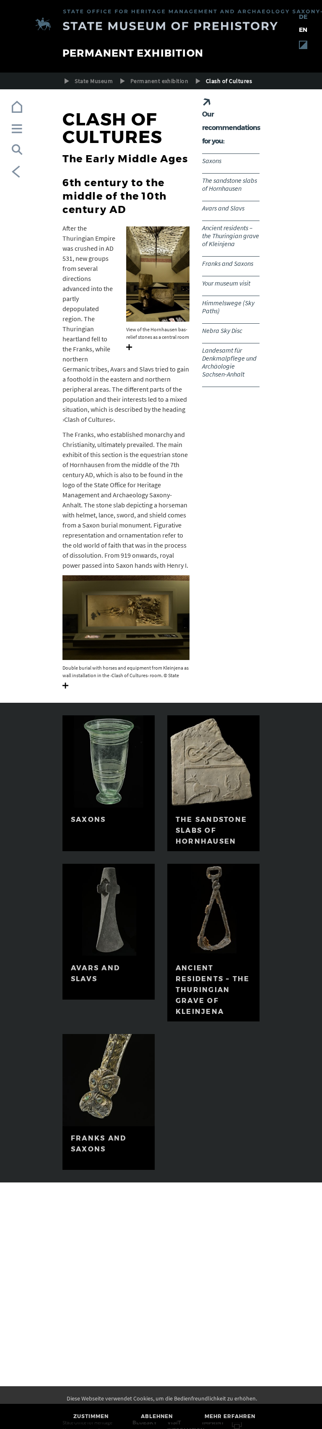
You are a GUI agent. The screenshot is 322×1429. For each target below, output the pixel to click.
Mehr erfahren (230, 1416)
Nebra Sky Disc (222, 330)
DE (303, 17)
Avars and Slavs (223, 208)
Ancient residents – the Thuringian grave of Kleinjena (230, 235)
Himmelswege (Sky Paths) (228, 307)
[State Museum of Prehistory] (161, 25)
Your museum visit (226, 283)
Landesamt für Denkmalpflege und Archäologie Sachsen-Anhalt (229, 362)
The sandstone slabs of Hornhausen (229, 184)
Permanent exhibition (159, 81)
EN (303, 30)
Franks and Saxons (227, 263)
